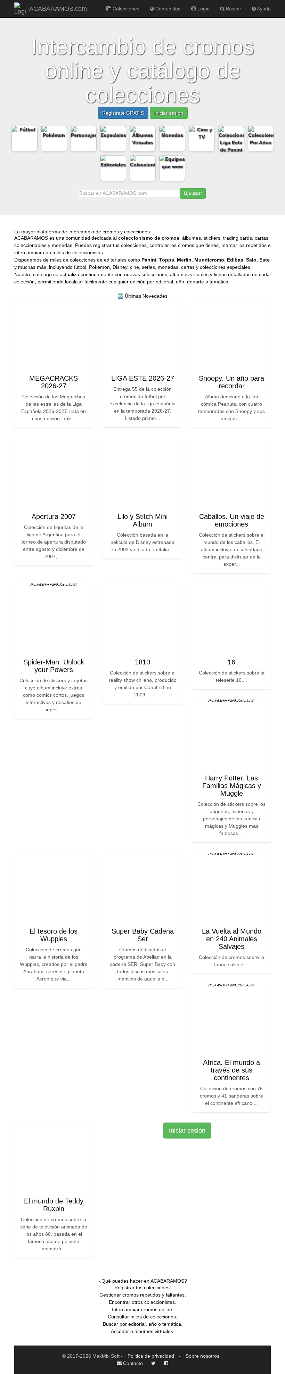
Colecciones (125, 8)
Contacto (132, 1363)
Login (203, 8)
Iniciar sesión (168, 113)
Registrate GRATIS (123, 113)
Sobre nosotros (202, 1356)
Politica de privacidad (151, 1356)
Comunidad (167, 8)
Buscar (233, 8)
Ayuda (263, 8)
